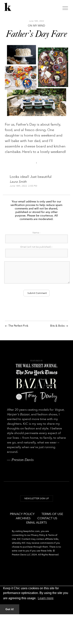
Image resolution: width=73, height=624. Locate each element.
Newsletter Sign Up (36, 498)
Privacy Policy (22, 514)
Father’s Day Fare (36, 34)
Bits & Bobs (57, 326)
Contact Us (47, 518)
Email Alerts (36, 522)
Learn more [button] (46, 598)
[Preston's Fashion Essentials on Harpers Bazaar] (36, 383)
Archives (23, 518)
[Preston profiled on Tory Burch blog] (36, 396)
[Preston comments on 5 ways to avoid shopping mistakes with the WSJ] (36, 366)
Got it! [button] (9, 609)
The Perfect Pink (18, 326)
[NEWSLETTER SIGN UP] (36, 502)
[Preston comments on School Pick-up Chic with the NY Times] (36, 373)
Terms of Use (52, 514)
